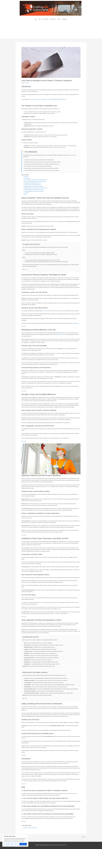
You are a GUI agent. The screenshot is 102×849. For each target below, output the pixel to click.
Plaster (23, 82)
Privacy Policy (53, 19)
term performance (74, 323)
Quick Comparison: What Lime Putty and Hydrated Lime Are (35, 179)
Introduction (26, 176)
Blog (39, 19)
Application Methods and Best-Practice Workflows (33, 186)
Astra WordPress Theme (62, 844)
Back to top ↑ (25, 269)
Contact (58, 19)
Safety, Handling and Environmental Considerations (34, 191)
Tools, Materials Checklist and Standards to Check (34, 189)
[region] (15, 840)
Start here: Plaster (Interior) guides (30, 827)
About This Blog (45, 19)
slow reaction (46, 310)
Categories (64, 19)
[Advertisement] (51, 30)
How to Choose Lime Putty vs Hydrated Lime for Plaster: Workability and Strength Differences (48, 99)
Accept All (23, 844)
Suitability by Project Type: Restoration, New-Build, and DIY (35, 187)
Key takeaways (27, 178)
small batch (61, 334)
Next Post (83, 836)
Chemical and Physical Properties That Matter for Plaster (35, 181)
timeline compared (71, 155)
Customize (8, 844)
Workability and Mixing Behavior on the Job (32, 183)
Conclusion (26, 192)
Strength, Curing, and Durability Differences (32, 184)
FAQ (25, 194)
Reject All (15, 844)
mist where (49, 486)
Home (36, 19)
